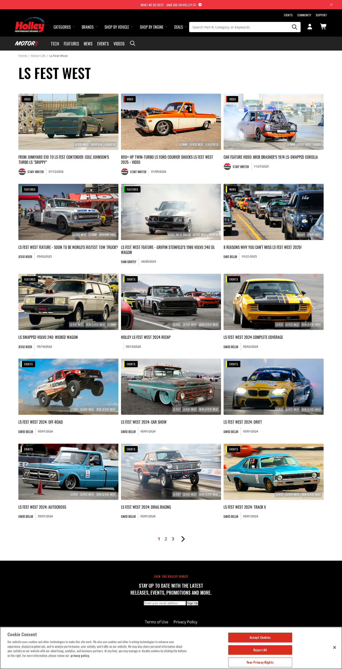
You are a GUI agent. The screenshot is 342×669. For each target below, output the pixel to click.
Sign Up (192, 603)
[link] (68, 122)
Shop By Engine (151, 27)
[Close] (334, 647)
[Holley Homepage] (30, 20)
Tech (55, 44)
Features (71, 44)
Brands (88, 27)
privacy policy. (80, 655)
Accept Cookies (260, 637)
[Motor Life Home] (26, 43)
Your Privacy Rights (260, 662)
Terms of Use (156, 621)
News (88, 44)
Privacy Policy (185, 621)
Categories (62, 27)
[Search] (295, 27)
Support (321, 15)
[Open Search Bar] (132, 43)
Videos (119, 44)
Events (288, 15)
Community (304, 15)
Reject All (260, 650)
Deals (178, 27)
